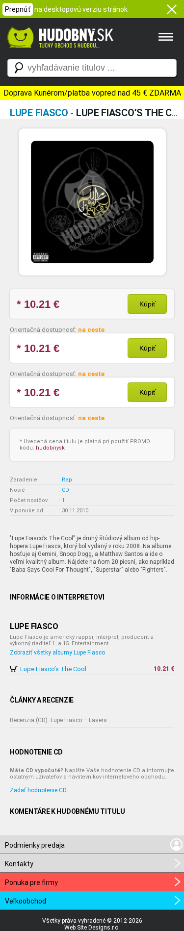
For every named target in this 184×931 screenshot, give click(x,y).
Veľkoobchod (25, 901)
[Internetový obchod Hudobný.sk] (58, 53)
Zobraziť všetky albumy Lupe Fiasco (57, 652)
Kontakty (19, 864)
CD (65, 490)
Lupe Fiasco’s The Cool (53, 669)
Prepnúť (17, 9)
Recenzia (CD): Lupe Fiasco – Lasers (58, 720)
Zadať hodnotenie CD (38, 790)
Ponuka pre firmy (31, 882)
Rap (67, 480)
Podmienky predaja (35, 845)
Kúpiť (147, 304)
